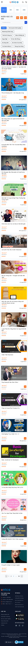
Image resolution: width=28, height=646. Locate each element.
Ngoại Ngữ (4, 39)
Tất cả (4, 9)
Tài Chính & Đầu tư (6, 46)
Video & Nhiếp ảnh (19, 35)
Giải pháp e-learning (5, 616)
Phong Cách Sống (19, 46)
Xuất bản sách (4, 623)
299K (24, 9)
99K (11, 9)
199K (17, 9)
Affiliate (2, 625)
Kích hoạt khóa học (19, 600)
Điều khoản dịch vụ (19, 604)
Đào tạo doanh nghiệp (6, 618)
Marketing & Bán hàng (7, 31)
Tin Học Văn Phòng (15, 39)
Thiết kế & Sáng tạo (7, 35)
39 (19, 576)
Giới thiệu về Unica (19, 596)
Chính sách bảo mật (19, 606)
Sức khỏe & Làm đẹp (17, 42)
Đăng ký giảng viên (5, 614)
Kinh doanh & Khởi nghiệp (15, 27)
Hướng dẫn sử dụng (19, 598)
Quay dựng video (4, 620)
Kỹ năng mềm (5, 42)
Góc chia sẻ (17, 602)
